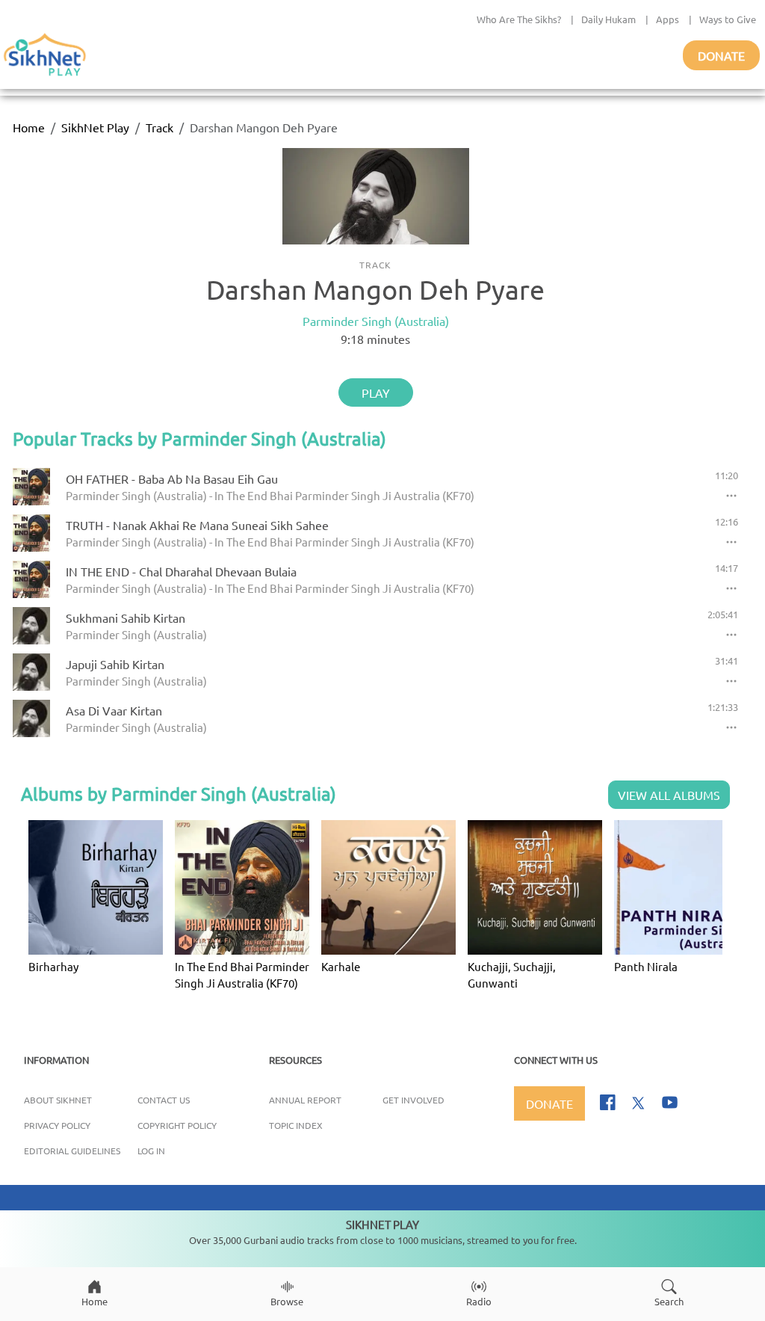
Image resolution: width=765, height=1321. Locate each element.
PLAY (376, 392)
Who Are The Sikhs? (519, 19)
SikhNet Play (95, 127)
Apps (667, 19)
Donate (721, 55)
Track (159, 127)
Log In (151, 1151)
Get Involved (413, 1100)
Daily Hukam (608, 19)
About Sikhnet (58, 1100)
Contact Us (163, 1100)
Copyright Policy (177, 1125)
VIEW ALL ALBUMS (669, 794)
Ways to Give (727, 19)
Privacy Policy (57, 1125)
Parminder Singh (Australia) (376, 320)
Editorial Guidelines (72, 1151)
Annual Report (305, 1100)
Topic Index (296, 1125)
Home (29, 127)
